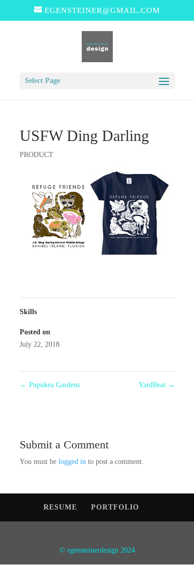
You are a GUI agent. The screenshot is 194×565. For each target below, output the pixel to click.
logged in (72, 461)
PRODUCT (36, 155)
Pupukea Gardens (50, 385)
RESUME (60, 507)
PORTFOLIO (115, 507)
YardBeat (157, 385)
